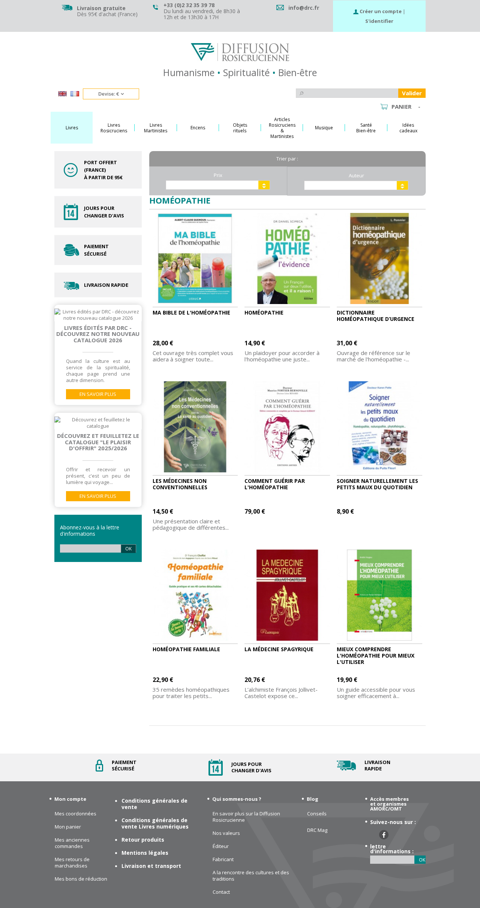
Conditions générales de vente (155, 803)
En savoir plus (98, 394)
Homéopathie (264, 312)
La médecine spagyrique (279, 649)
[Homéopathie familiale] (195, 595)
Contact (221, 892)
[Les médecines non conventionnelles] (195, 427)
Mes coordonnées (75, 814)
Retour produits (143, 839)
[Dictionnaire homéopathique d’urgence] (379, 258)
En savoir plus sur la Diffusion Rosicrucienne (246, 817)
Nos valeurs (226, 833)
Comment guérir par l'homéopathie (274, 484)
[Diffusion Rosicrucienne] (240, 52)
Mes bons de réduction (81, 879)
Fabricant (223, 859)
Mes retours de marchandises (72, 862)
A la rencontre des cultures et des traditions (251, 875)
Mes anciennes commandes (72, 843)
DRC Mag (317, 830)
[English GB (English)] (62, 94)
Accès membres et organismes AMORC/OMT (389, 804)
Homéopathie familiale (186, 649)
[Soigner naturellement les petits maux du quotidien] (379, 427)
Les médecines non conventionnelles (180, 484)
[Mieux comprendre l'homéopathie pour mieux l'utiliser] (379, 595)
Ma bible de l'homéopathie (191, 312)
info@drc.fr (303, 7)
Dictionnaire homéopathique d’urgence (375, 315)
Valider (412, 93)
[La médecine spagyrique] (287, 595)
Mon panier (68, 827)
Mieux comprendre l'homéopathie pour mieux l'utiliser (375, 655)
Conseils (317, 814)
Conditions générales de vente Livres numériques (155, 823)
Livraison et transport (151, 866)
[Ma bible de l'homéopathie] (195, 258)
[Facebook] (383, 834)
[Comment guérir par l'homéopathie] (287, 427)
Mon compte (70, 799)
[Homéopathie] (287, 258)
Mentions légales (145, 853)
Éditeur (221, 846)
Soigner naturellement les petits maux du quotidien (377, 484)
